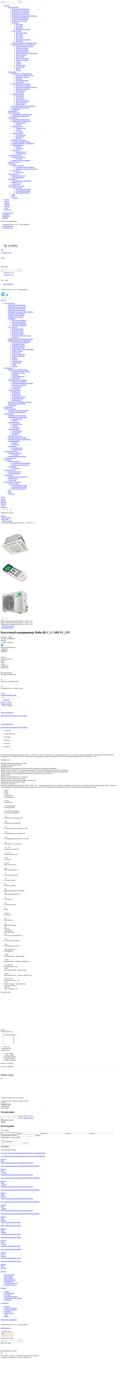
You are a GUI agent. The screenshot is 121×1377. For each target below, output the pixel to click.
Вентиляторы (12, 111)
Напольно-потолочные (23, 29)
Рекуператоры (20, 104)
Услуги (7, 199)
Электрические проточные (20, 116)
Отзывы (7, 1306)
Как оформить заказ (11, 1296)
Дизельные (19, 131)
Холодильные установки (16, 186)
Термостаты (20, 172)
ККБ (13, 194)
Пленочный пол (21, 152)
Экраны (18, 70)
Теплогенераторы (17, 145)
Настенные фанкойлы (19, 320)
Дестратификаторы (22, 80)
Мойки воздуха (17, 182)
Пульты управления (22, 58)
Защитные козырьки (22, 50)
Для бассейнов (20, 90)
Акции (7, 201)
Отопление (12, 164)
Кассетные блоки (17, 332)
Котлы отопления (17, 165)
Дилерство (8, 1300)
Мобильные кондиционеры (21, 11)
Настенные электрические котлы (26, 169)
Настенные (19, 24)
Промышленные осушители (21, 160)
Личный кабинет (7, 213)
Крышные (19, 79)
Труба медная (20, 67)
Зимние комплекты (22, 51)
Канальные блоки (18, 334)
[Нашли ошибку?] (60, 1375)
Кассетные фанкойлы (19, 322)
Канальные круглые (22, 77)
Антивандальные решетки (24, 46)
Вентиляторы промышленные (21, 73)
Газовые (18, 124)
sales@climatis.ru (7, 226)
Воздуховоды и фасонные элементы (23, 106)
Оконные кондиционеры (20, 19)
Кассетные (19, 26)
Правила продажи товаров (13, 1298)
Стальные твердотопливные (25, 167)
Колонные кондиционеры (20, 17)
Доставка (7, 1295)
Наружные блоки (21, 33)
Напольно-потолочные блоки (21, 335)
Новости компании (11, 1308)
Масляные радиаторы (19, 140)
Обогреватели (12, 118)
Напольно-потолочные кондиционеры (24, 16)
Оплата (7, 1291)
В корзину (6, 700)
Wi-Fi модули (20, 56)
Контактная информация (9, 1319)
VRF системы (16, 31)
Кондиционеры (13, 7)
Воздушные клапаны (22, 101)
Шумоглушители (21, 102)
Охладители (20, 97)
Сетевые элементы (18, 94)
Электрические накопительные (22, 114)
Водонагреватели (14, 113)
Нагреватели (20, 96)
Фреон (18, 68)
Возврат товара (9, 1293)
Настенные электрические (20, 465)
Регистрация (5, 1108)
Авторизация (5, 1106)
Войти (3, 1122)
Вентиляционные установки (21, 84)
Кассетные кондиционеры (20, 12)
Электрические (21, 123)
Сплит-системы (17, 187)
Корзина (5, 218)
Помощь (7, 206)
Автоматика (16, 170)
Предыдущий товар (8, 626)
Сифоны (18, 63)
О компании (5, 1303)
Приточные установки (23, 85)
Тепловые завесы (17, 133)
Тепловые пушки (17, 126)
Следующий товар (7, 628)
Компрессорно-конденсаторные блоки (24, 43)
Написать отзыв (6, 1104)
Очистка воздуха (13, 174)
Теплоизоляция (21, 65)
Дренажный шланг (22, 48)
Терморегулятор (21, 153)
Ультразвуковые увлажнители (21, 181)
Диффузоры (16, 109)
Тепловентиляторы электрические (23, 143)
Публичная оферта (11, 1309)
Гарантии (8, 1311)
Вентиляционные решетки (20, 107)
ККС (13, 196)
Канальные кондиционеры (20, 14)
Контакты (8, 210)
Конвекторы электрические (21, 119)
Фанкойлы (15, 22)
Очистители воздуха (18, 175)
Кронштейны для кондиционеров (27, 53)
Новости (7, 204)
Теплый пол (16, 150)
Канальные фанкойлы (19, 324)
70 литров (19, 158)
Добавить (4, 651)
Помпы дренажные (22, 60)
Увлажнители (12, 179)
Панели (18, 62)
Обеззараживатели (18, 177)
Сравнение (6, 214)
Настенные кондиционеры (20, 9)
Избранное (5, 216)
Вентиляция (12, 72)
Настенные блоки (18, 330)
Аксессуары (20, 82)
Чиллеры (15, 198)
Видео (7, 1316)
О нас (6, 208)
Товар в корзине (6, 704)
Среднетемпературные (23, 191)
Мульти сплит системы (19, 21)
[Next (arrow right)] (3, 619)
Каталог (7, 5)
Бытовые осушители (18, 157)
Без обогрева (20, 136)
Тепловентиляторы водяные (21, 141)
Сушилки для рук (14, 162)
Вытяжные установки (23, 89)
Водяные (19, 138)
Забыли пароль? (29, 1118)
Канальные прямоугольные (24, 75)
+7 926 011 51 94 (7, 228)
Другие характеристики (8, 695)
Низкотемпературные (23, 193)
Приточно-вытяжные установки (26, 87)
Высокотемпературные (23, 189)
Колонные (19, 41)
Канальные (19, 28)
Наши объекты (9, 1313)
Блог (6, 1315)
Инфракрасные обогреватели (21, 121)
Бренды (7, 203)
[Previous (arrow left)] (1, 619)
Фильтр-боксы (20, 99)
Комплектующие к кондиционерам (23, 45)
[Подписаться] (20, 1340)
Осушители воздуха (14, 155)
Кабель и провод (21, 55)
